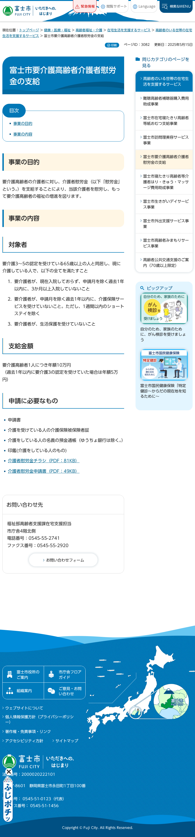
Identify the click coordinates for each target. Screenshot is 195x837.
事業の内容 (22, 134)
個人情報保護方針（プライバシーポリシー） (39, 719)
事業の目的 (22, 123)
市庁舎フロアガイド (70, 674)
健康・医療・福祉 (57, 30)
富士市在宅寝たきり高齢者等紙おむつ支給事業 (166, 120)
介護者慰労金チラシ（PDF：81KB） (43, 461)
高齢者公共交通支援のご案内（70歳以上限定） (166, 262)
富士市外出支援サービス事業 (166, 223)
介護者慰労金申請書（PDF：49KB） (43, 471)
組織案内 (24, 691)
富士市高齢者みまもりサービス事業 (166, 243)
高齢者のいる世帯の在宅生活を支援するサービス (166, 81)
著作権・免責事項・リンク (28, 731)
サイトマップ (66, 741)
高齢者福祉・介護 (89, 30)
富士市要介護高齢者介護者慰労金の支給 (166, 159)
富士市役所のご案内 (28, 674)
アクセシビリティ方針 (24, 741)
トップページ (29, 30)
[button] (85, 6)
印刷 (114, 45)
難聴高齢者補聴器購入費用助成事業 (166, 101)
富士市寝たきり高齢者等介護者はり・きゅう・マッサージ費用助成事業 (166, 181)
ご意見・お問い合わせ (70, 691)
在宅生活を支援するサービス (129, 30)
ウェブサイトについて (24, 708)
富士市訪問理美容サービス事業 (166, 140)
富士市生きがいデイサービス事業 (166, 204)
